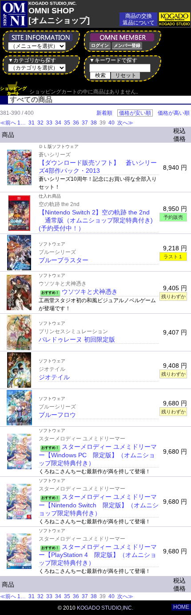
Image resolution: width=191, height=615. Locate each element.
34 (58, 123)
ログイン (100, 45)
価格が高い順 (174, 113)
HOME (181, 607)
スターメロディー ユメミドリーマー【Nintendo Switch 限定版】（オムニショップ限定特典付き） (99, 505)
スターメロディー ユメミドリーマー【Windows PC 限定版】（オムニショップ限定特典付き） (98, 455)
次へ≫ (125, 123)
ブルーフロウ (57, 414)
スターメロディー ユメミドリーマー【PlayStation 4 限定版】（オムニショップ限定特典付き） (98, 555)
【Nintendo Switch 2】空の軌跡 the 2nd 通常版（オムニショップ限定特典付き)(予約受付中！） (96, 220)
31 (31, 123)
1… (22, 123)
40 (111, 123)
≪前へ (8, 123)
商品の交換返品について (139, 19)
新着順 (104, 113)
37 (84, 123)
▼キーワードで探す (113, 60)
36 (76, 123)
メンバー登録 (127, 45)
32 (40, 123)
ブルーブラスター (63, 260)
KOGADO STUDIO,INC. (105, 608)
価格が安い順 (135, 113)
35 (67, 123)
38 (93, 123)
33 (49, 123)
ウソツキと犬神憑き (90, 291)
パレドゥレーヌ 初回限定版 (77, 339)
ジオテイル (54, 377)
